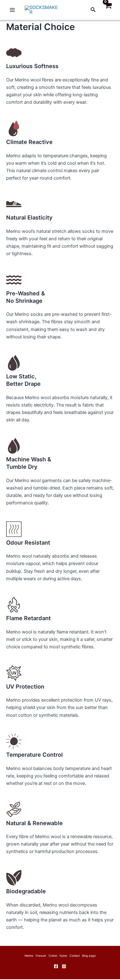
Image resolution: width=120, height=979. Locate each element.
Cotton (53, 955)
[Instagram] (64, 966)
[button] (93, 10)
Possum (41, 955)
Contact (75, 955)
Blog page (89, 955)
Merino (29, 955)
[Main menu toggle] (12, 10)
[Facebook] (56, 966)
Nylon (63, 955)
